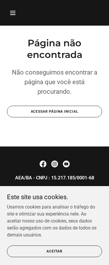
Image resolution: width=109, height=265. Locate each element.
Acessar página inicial (54, 111)
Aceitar (54, 251)
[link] (43, 164)
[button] (18, 13)
